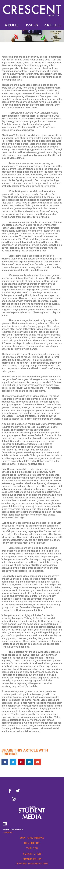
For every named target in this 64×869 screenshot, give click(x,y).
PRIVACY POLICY (32, 859)
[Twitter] (18, 791)
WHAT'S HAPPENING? (32, 837)
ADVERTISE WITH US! (13, 829)
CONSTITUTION (32, 853)
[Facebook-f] (10, 791)
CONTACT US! (32, 843)
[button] (4, 762)
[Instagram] (14, 799)
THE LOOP (32, 848)
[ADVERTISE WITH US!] (5, 824)
